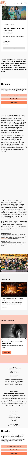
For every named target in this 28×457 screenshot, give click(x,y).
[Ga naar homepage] (2, 2)
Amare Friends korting (10, 36)
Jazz (4, 36)
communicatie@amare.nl (17, 379)
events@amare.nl (18, 381)
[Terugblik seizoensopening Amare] (14, 289)
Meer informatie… (20, 90)
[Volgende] (25, 263)
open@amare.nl (17, 382)
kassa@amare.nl (23, 401)
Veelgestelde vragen (14, 415)
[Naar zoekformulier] (22, 3)
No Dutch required (20, 36)
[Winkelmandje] (18, 3)
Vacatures (14, 419)
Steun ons (10, 426)
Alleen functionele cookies (14, 95)
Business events (14, 424)
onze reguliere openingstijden (16, 405)
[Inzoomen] (1, 271)
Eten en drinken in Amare (14, 417)
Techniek (14, 420)
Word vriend (17, 426)
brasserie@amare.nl (18, 384)
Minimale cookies (14, 98)
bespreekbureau (4, 238)
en (14, 3)
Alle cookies (14, 102)
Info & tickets (7, 352)
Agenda (14, 414)
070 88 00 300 (14, 376)
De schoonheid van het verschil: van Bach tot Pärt (13, 342)
